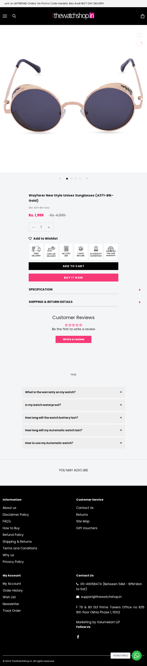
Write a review (73, 339)
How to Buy (11, 528)
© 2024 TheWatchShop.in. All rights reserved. (29, 661)
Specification (41, 289)
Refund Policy (13, 535)
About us (9, 508)
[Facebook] (78, 636)
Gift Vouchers (86, 528)
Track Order (12, 610)
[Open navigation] (5, 16)
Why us (8, 555)
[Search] (14, 16)
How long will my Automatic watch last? (73, 430)
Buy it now (73, 278)
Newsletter (11, 604)
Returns (82, 514)
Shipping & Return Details (51, 302)
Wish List (9, 597)
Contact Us (85, 508)
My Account (12, 584)
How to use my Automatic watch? (73, 443)
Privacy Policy (13, 562)
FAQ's (7, 521)
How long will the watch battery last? (73, 418)
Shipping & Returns (17, 541)
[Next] (86, 178)
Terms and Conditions (20, 548)
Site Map (82, 521)
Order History (13, 590)
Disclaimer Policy (16, 514)
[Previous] (60, 178)
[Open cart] (142, 16)
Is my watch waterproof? (73, 405)
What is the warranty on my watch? (73, 392)
